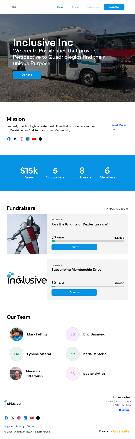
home (60, 7)
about (75, 7)
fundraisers (92, 7)
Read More (118, 125)
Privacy (20, 426)
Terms (30, 426)
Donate (114, 6)
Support (8, 426)
